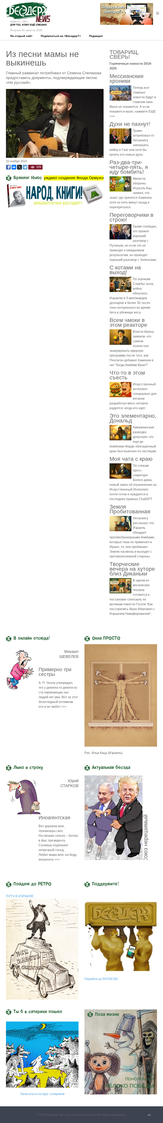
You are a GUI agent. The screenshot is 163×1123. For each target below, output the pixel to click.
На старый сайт (21, 36)
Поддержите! (105, 884)
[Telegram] (25, 167)
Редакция (96, 36)
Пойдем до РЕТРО (32, 884)
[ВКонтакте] (14, 167)
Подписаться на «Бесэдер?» (61, 36)
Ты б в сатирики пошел (38, 1012)
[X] (19, 167)
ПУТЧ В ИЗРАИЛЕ (20, 896)
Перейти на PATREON (101, 979)
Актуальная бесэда (111, 768)
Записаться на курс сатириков (42, 1094)
